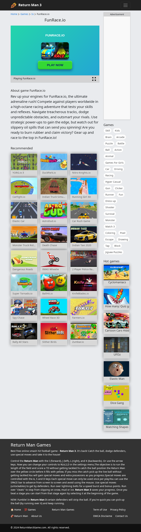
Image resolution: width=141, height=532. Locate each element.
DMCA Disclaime (102, 516)
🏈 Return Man (19, 516)
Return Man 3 (29, 5)
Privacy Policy (118, 509)
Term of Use (100, 509)
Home (14, 14)
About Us (36, 516)
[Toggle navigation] (125, 5)
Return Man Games (63, 509)
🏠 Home (16, 509)
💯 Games (30, 509)
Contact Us (121, 516)
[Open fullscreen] (94, 79)
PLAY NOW (55, 65)
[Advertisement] (117, 67)
